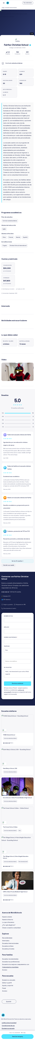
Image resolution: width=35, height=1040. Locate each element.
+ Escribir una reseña (8, 565)
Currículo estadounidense (10, 220)
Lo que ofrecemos (8, 922)
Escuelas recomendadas (10, 959)
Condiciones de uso (8, 1025)
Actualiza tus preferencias (11, 961)
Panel (4, 988)
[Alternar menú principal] (4, 3)
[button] (27, 2)
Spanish (8, 1001)
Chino (4, 237)
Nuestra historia (7, 919)
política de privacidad (9, 1023)
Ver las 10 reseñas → (17, 561)
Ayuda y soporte (7, 985)
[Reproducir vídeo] (17, 372)
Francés (11, 237)
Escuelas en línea (7, 946)
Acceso (4, 970)
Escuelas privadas (8, 949)
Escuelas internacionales (10, 943)
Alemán (18, 237)
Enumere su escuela (8, 980)
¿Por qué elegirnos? (8, 925)
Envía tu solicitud (17, 683)
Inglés (4, 229)
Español (25, 237)
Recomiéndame (7, 938)
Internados (5, 940)
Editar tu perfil (7, 983)
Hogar (3, 7)
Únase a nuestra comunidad (11, 928)
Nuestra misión (7, 917)
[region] (17, 23)
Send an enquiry (17, 1036)
